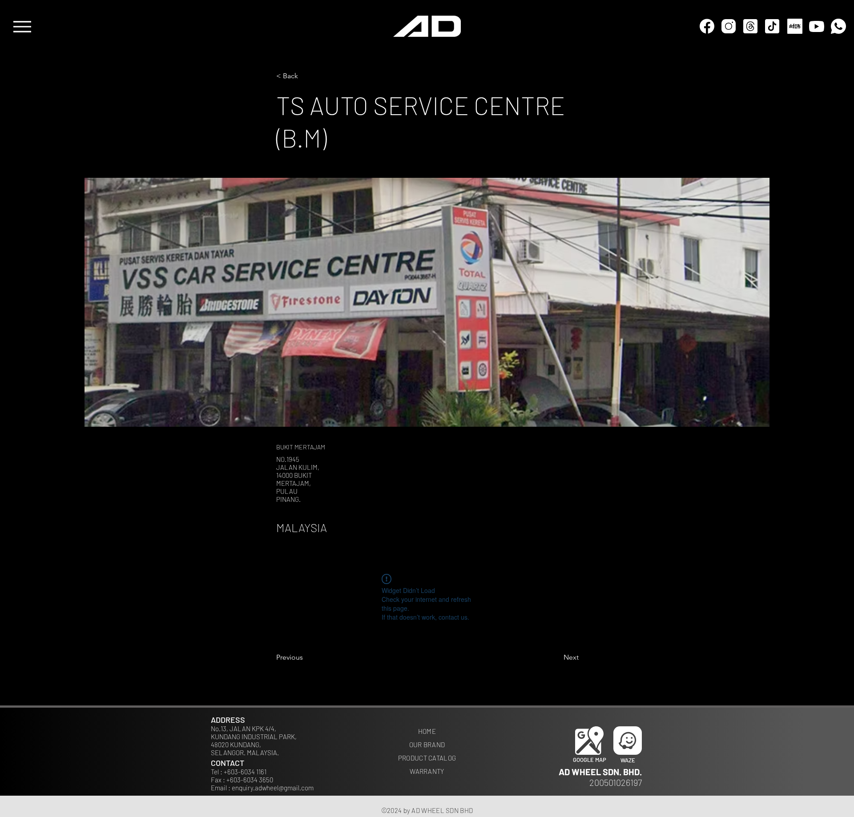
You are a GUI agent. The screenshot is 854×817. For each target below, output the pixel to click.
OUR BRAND (427, 745)
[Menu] (22, 26)
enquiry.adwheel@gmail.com (273, 788)
